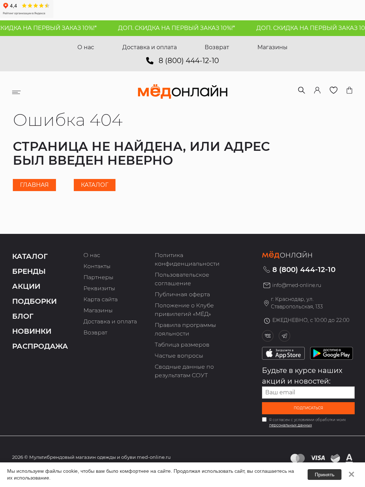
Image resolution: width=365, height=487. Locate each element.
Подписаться (308, 408)
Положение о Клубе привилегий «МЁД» (184, 309)
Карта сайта (100, 299)
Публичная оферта (182, 294)
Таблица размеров (182, 344)
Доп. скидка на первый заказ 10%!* (171, 28)
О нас (85, 47)
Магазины (272, 47)
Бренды (29, 271)
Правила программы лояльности (185, 329)
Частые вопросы (179, 355)
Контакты (96, 266)
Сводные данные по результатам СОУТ (184, 371)
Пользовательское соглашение (182, 279)
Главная (34, 184)
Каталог (94, 184)
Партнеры (98, 277)
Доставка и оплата (149, 47)
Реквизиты (99, 288)
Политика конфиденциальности (187, 259)
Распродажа (40, 346)
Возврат (217, 47)
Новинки (31, 331)
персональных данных (290, 425)
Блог (23, 316)
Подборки (34, 301)
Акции (26, 286)
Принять (324, 474)
